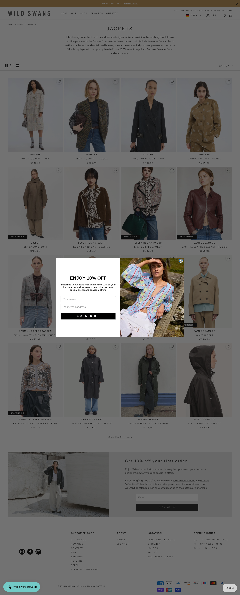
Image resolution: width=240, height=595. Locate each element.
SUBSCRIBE (88, 316)
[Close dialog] (180, 260)
